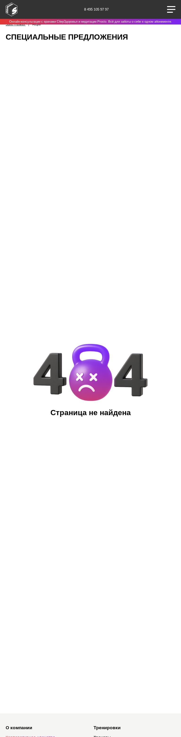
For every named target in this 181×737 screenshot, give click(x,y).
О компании (19, 727)
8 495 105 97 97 (96, 9)
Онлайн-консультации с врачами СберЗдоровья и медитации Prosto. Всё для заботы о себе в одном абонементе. (90, 21)
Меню (171, 9)
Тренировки (107, 727)
